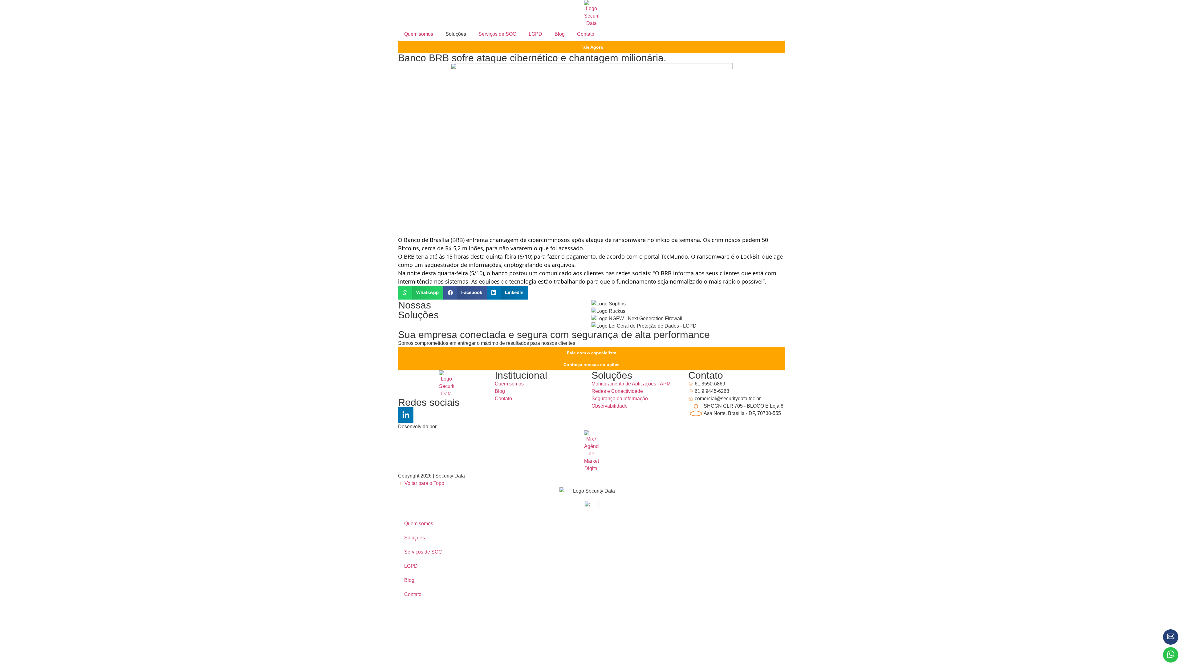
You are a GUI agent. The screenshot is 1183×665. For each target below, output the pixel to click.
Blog (560, 34)
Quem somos (418, 34)
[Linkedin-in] (405, 415)
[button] (420, 293)
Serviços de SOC (497, 34)
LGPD (535, 34)
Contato (585, 34)
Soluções (414, 537)
